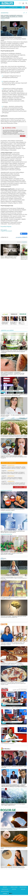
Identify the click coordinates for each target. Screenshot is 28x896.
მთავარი (5, 887)
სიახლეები (3, 7)
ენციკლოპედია (23, 887)
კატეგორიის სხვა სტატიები (7, 330)
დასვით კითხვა (18, 487)
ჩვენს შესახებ (5, 889)
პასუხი (22, 136)
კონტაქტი (23, 889)
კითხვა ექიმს (14, 7)
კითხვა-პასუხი (14, 887)
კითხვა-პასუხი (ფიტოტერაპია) (8, 462)
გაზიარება (25, 233)
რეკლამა (14, 889)
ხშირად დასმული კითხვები (5, 892)
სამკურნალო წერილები (6, 490)
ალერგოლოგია (4, 12)
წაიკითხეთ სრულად (6, 226)
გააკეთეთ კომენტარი (21, 237)
